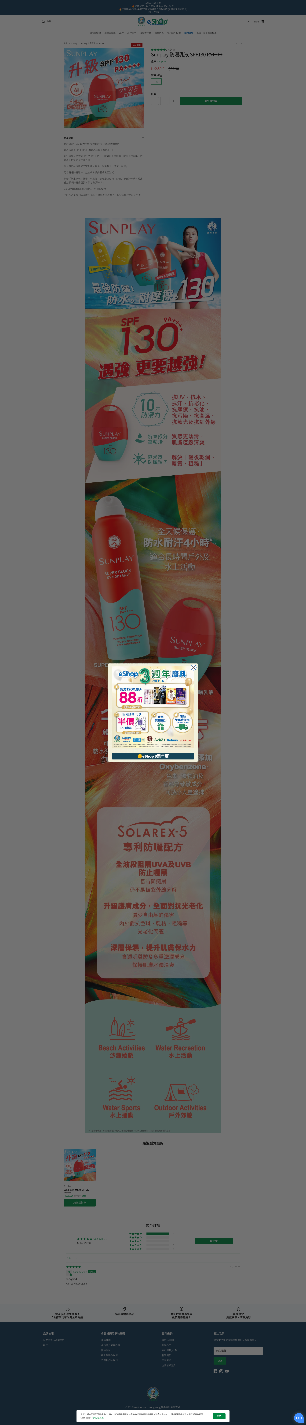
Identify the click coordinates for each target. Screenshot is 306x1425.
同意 (219, 1416)
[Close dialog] (193, 667)
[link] (153, 707)
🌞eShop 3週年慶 (153, 756)
